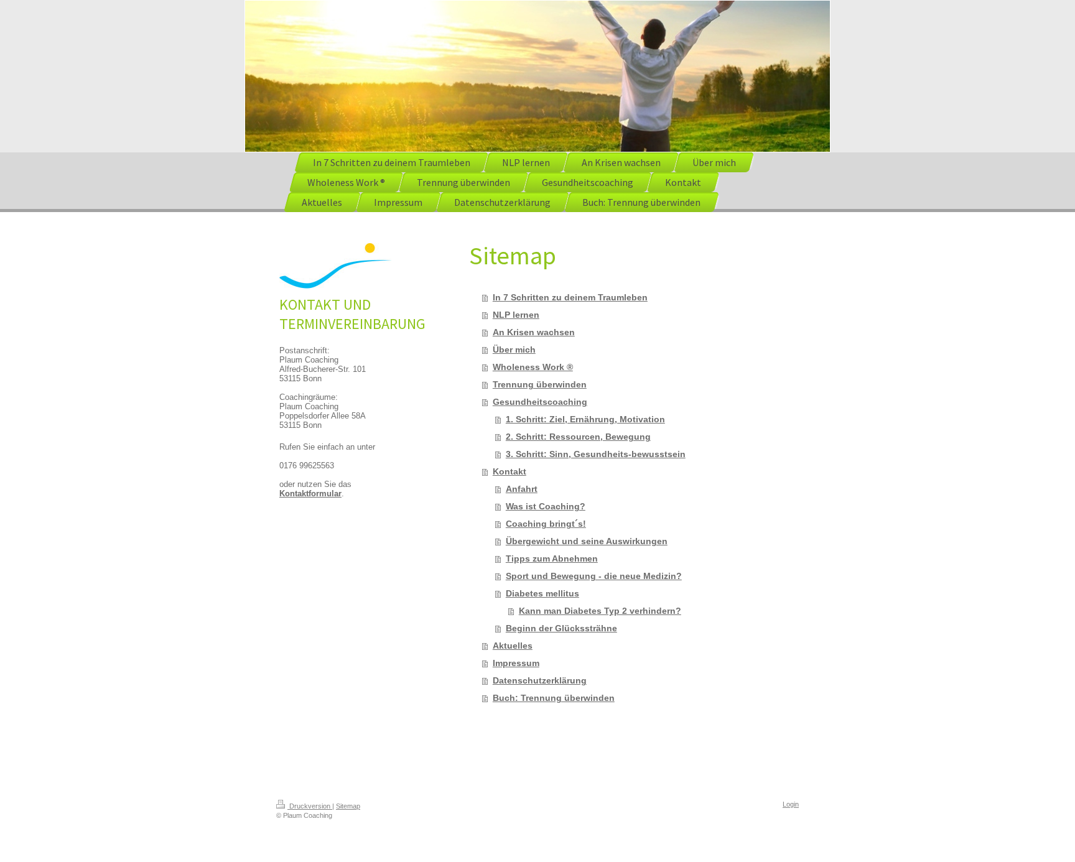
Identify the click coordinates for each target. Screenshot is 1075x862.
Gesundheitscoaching (540, 402)
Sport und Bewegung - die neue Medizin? (594, 576)
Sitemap (348, 806)
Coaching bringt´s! (546, 524)
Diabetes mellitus (542, 593)
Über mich (514, 350)
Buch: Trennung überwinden (554, 698)
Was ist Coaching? (545, 506)
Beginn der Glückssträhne (561, 628)
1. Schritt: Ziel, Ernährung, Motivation (585, 419)
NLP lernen (516, 315)
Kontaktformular (310, 493)
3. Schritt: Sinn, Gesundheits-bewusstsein (596, 454)
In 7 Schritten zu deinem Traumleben (570, 297)
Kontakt (509, 471)
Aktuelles (513, 646)
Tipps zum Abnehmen (552, 558)
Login (791, 804)
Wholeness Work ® (533, 367)
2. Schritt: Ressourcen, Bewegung (578, 437)
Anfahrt (522, 489)
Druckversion (309, 806)
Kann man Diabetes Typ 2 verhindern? (600, 611)
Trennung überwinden (540, 384)
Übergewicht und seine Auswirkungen (587, 541)
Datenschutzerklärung (540, 680)
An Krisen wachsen (534, 332)
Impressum (516, 663)
